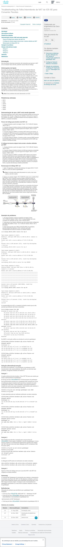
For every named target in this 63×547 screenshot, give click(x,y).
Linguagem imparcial (25, 24)
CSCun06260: (16, 501)
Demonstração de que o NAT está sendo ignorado (15, 37)
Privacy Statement (7, 544)
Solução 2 (5, 50)
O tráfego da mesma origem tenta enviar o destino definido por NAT (20, 41)
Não (52, 40)
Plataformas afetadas (7, 35)
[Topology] (20, 212)
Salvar (13, 17)
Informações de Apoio (7, 33)
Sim (46, 40)
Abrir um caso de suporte (51, 80)
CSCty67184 (14, 493)
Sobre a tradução (36, 24)
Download (28, 17)
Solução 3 (5, 52)
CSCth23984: (16, 495)
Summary (4, 54)
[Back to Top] (36, 517)
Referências (5, 56)
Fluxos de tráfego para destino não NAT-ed (14, 39)
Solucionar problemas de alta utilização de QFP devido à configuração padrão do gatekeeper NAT (53, 56)
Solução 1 (5, 49)
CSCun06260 (14, 379)
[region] (22, 542)
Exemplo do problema (7, 45)
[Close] (43, 540)
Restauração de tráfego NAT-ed (11, 43)
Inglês (20, 17)
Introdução (4, 31)
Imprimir (37, 17)
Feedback (48, 44)
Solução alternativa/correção (9, 47)
